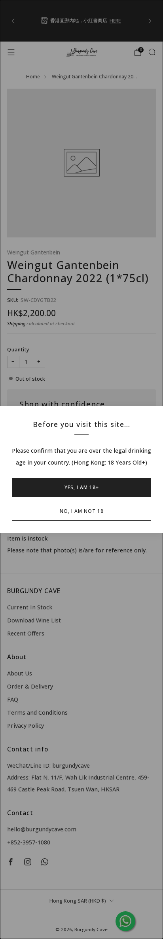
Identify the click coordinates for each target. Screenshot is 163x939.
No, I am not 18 (82, 511)
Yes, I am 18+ (81, 487)
